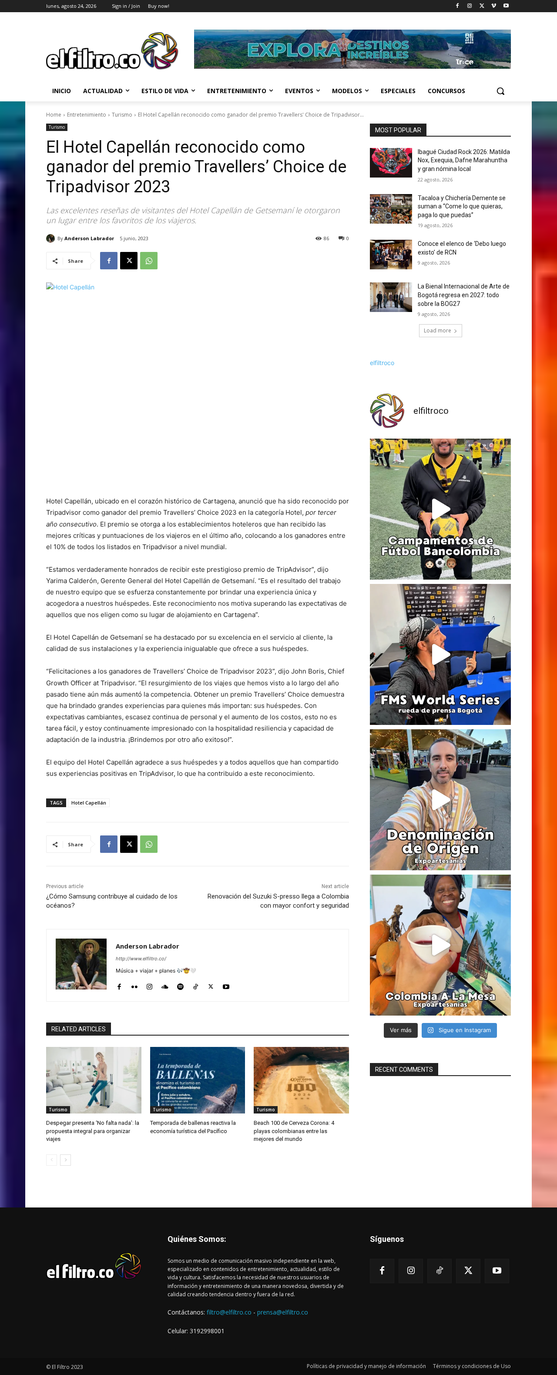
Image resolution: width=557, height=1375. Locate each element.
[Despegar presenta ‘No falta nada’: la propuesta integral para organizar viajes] (93, 1080)
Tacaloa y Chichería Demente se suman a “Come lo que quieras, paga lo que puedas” (462, 206)
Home (53, 114)
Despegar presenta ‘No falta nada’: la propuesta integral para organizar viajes (92, 1131)
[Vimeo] (494, 6)
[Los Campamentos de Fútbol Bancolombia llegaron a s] (440, 509)
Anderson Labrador (89, 238)
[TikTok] (195, 984)
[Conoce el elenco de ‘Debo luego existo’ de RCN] (391, 254)
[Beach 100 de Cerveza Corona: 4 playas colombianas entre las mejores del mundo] (301, 1080)
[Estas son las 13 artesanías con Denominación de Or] (440, 799)
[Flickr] (134, 984)
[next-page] (65, 1160)
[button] (500, 90)
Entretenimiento (86, 114)
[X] (482, 6)
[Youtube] (506, 6)
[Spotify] (180, 984)
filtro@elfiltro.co (229, 1312)
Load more (437, 330)
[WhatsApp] (149, 260)
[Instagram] (470, 6)
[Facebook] (458, 6)
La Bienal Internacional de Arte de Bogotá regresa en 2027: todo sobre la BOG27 (464, 295)
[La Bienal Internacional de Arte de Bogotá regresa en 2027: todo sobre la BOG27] (391, 297)
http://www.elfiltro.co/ (141, 959)
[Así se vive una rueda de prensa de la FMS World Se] (440, 654)
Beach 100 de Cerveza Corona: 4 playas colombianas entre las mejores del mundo (294, 1131)
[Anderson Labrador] (51, 238)
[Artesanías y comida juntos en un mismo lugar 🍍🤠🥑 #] (440, 945)
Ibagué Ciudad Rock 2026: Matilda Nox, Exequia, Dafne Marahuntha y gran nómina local (464, 160)
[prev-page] (51, 1160)
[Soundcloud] (164, 984)
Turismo (122, 114)
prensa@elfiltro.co (282, 1312)
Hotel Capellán (88, 802)
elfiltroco (382, 362)
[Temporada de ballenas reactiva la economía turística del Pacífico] (197, 1080)
